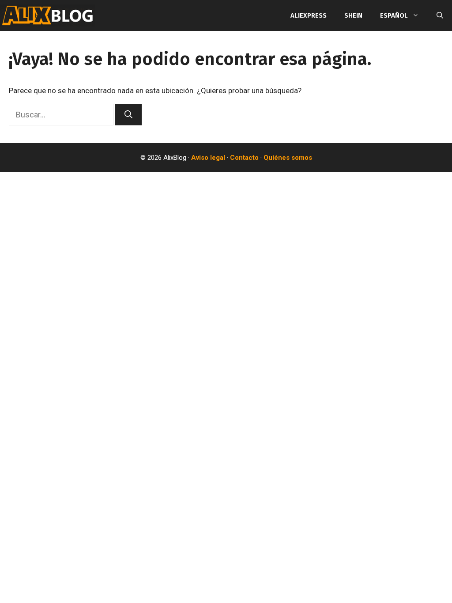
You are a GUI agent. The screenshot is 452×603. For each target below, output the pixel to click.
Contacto (244, 158)
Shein (353, 15)
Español (394, 15)
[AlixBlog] (47, 15)
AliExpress (308, 15)
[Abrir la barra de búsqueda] (440, 15)
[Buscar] (128, 114)
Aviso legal (208, 158)
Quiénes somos (288, 158)
